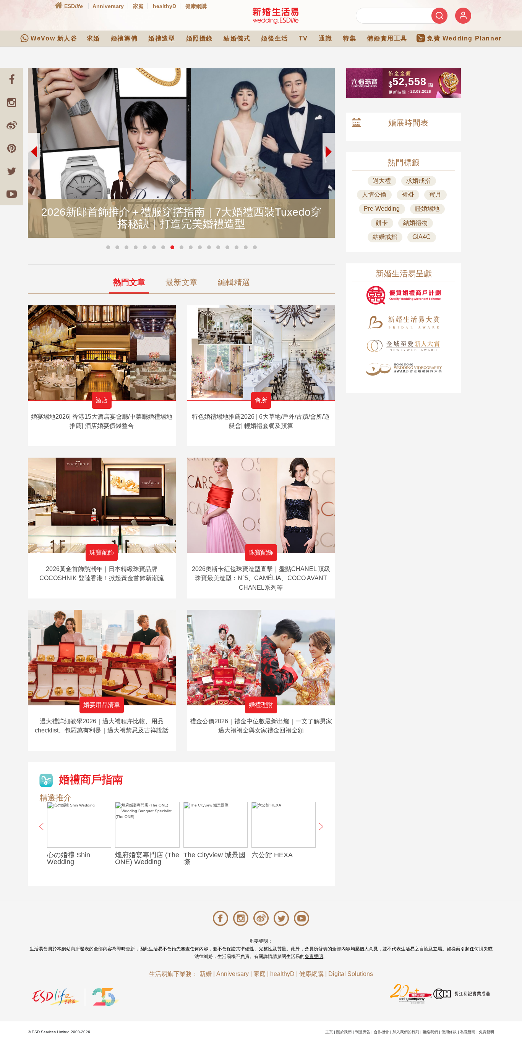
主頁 (329, 1032)
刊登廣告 (362, 1032)
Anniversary (108, 6)
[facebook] (11, 79)
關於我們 (344, 1032)
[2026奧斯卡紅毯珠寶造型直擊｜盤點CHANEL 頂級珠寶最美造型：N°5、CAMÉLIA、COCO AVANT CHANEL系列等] (261, 505)
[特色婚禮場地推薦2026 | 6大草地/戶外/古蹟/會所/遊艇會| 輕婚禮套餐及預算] (261, 352)
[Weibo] (11, 125)
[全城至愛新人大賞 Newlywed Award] (403, 346)
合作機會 (381, 1032)
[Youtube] (11, 193)
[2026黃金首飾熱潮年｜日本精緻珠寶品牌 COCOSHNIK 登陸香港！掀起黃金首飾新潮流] (102, 505)
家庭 (138, 6)
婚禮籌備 (124, 38)
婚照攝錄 (199, 38)
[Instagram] (11, 102)
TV (303, 38)
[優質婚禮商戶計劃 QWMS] (403, 295)
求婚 (93, 38)
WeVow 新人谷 (54, 38)
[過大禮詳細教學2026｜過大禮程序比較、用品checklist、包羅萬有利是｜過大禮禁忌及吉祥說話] (102, 657)
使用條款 (449, 1032)
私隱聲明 (467, 1032)
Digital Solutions (350, 974)
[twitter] (11, 171)
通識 (325, 38)
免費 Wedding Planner (464, 38)
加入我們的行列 (405, 1032)
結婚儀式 (237, 38)
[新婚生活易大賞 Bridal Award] (403, 322)
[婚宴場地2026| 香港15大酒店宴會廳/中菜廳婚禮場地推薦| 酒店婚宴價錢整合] (102, 352)
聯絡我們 (430, 1032)
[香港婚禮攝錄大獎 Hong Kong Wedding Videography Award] (403, 369)
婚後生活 (274, 38)
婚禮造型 (161, 38)
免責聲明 (314, 956)
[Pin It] (11, 148)
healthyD (164, 6)
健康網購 (196, 6)
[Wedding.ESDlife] (275, 15)
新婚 (205, 974)
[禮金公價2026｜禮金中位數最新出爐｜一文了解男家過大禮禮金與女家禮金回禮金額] (261, 657)
